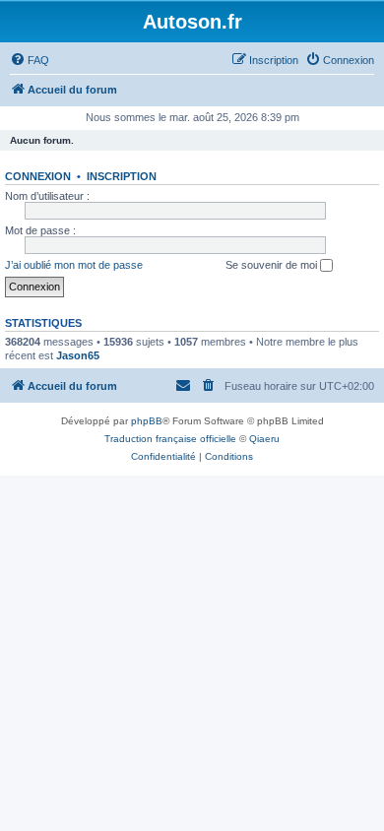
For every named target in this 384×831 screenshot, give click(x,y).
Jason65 (77, 355)
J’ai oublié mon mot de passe (74, 265)
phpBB (146, 421)
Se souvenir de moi (272, 265)
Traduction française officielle (170, 438)
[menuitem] (29, 60)
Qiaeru (264, 438)
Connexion (38, 176)
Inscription (122, 176)
